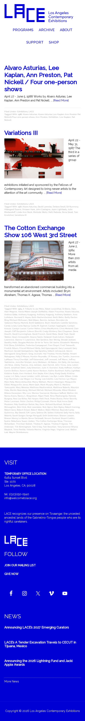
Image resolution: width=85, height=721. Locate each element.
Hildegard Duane (12, 209)
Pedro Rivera (56, 399)
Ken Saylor (38, 373)
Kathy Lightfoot (72, 371)
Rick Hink (21, 407)
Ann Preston (42, 117)
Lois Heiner (59, 379)
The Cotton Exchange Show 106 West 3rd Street (40, 231)
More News (11, 681)
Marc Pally (9, 382)
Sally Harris (69, 412)
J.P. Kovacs (52, 356)
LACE (31, 111)
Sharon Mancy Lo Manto (15, 418)
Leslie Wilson (64, 376)
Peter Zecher (26, 401)
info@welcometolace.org (20, 498)
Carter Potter (33, 328)
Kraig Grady (60, 373)
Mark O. (57, 385)
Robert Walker (37, 410)
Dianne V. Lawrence (25, 340)
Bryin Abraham (52, 323)
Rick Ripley (59, 407)
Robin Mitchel (52, 410)
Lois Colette (47, 379)
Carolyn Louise (19, 328)
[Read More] (61, 100)
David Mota (51, 334)
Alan (73, 309)
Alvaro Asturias (30, 114)
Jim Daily (62, 362)
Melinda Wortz (40, 212)
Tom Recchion (49, 427)
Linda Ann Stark (24, 212)
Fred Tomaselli (67, 345)
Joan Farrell (48, 365)
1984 (20, 309)
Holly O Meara (22, 356)
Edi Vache (54, 342)
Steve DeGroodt (35, 418)
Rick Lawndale (34, 407)
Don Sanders (42, 340)
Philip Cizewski (41, 401)
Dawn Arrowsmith (20, 337)
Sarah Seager (18, 415)
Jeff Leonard (50, 359)
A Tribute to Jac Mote (33, 309)
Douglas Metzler (26, 342)
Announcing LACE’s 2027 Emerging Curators (36, 627)
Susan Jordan (28, 421)
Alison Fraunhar (56, 311)
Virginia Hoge (49, 429)
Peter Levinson (11, 401)
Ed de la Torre (42, 342)
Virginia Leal (63, 429)
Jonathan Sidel (18, 368)
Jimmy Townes (21, 365)
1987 (20, 207)
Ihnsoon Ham (28, 209)
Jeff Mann (63, 359)
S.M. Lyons (31, 412)
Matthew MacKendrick (41, 387)
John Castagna (43, 209)
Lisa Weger (25, 379)
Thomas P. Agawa (59, 424)
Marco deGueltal (23, 382)
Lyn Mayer (71, 379)
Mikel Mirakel (69, 390)
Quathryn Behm (26, 404)
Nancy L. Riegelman (27, 396)
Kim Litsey (49, 373)
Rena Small (67, 212)
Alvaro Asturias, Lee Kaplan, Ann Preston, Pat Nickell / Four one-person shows (40, 78)
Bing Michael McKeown (15, 320)
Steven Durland (52, 418)
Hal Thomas (49, 354)
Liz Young (36, 379)
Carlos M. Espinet (39, 326)
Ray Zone (39, 404)
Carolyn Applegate (57, 326)
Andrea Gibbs (10, 314)
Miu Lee (27, 393)
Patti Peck (44, 399)
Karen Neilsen (40, 371)
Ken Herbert (25, 373)
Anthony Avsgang (45, 314)
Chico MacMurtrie (50, 328)
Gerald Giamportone (24, 351)
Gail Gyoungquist (49, 348)
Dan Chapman (65, 331)
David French (38, 334)
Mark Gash (34, 385)
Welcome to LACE (42, 14)
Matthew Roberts (61, 387)
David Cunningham (21, 334)
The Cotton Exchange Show (49, 421)
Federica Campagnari (36, 345)
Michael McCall (35, 390)
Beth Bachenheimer (42, 317)
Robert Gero (10, 410)
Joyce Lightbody (59, 209)
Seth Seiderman (51, 415)
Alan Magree (10, 311)
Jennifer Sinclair (23, 362)
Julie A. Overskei (50, 368)
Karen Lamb (26, 371)
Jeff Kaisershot (36, 359)
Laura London (27, 376)
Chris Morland (66, 328)
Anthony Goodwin (63, 314)
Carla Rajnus (24, 326)
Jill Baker (52, 362)
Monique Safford (58, 393)
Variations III (21, 132)
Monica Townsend (40, 393)
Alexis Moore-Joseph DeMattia (32, 311)
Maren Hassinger (55, 382)
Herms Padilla (62, 354)
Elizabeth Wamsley (69, 342)
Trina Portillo (19, 429)
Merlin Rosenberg (18, 390)
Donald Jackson (68, 340)
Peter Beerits (70, 399)
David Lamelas (45, 207)
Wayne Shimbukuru (18, 432)
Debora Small (59, 207)
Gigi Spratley (41, 351)
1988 (20, 114)
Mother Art (72, 393)
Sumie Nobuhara (12, 421)
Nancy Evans (10, 396)
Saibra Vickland (55, 412)
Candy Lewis (10, 326)
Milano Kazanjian (13, 393)
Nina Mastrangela (59, 396)
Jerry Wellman (39, 362)
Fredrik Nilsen (11, 348)
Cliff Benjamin (19, 331)
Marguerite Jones (19, 385)
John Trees (60, 365)
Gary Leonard (65, 348)
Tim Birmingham (23, 427)
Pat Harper (33, 399)
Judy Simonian (33, 368)
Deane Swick (36, 337)
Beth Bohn (58, 317)
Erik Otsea (9, 345)
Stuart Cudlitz (68, 418)
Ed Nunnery (72, 207)
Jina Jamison (35, 365)
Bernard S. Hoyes (22, 317)
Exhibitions (22, 111)
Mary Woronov (22, 387)
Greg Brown (21, 354)
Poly (16, 404)
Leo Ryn (53, 376)
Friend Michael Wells (29, 348)
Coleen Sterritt (34, 331)
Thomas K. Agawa (41, 424)
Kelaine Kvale (11, 373)
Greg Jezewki (35, 354)
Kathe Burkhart (56, 371)
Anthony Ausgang (27, 314)
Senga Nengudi (34, 415)
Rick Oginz (47, 407)
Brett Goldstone (36, 323)
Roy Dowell (20, 412)
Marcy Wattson (39, 382)
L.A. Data (15, 376)
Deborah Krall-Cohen (54, 337)
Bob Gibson (33, 320)
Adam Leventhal (53, 309)
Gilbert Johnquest (56, 351)
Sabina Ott (42, 412)
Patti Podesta (54, 212)
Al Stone (66, 309)
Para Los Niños (20, 399)
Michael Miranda (52, 390)
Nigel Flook (43, 396)
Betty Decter (71, 317)
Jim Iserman (73, 362)
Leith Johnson (42, 376)
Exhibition (53, 117)
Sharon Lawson (67, 415)
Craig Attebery (50, 331)
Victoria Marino (33, 429)
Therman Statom (24, 424)
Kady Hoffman (65, 368)
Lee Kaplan (65, 117)
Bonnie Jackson (47, 320)
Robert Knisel (23, 410)
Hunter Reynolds (38, 356)
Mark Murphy (46, 385)
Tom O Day (37, 427)
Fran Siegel (53, 345)
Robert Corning (72, 407)
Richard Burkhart (53, 404)
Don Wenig (54, 340)
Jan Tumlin (63, 356)
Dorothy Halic (10, 342)
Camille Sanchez (69, 323)
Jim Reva (8, 365)
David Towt (63, 334)
